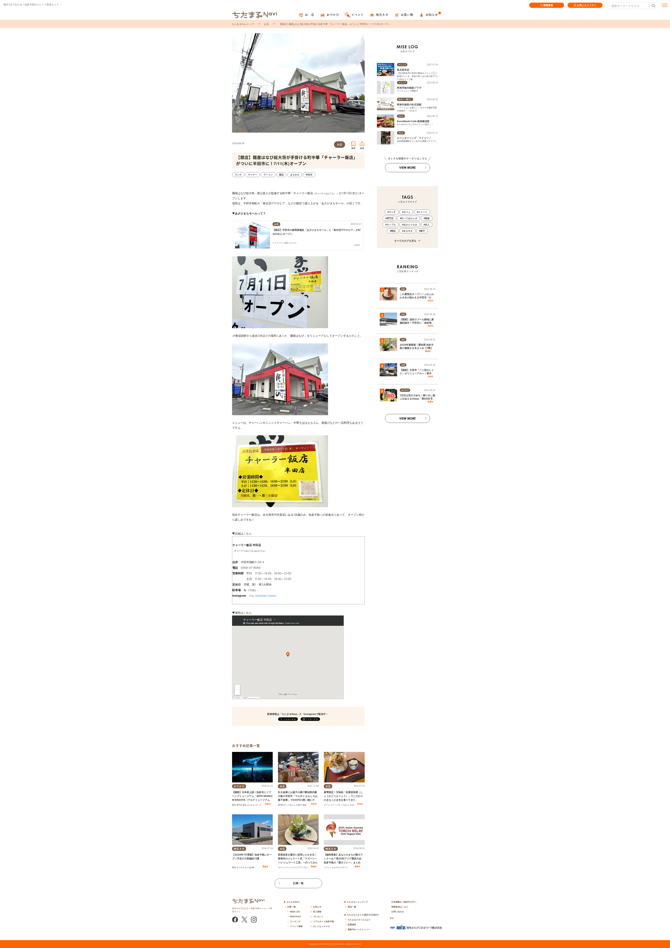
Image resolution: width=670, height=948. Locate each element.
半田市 (314, 804)
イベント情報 (296, 926)
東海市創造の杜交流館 (409, 104)
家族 (304, 805)
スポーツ (344, 867)
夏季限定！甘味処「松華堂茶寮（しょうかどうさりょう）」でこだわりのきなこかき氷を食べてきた (343, 796)
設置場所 (352, 924)
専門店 (239, 805)
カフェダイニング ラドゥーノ (414, 137)
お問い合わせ (397, 911)
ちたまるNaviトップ (243, 24)
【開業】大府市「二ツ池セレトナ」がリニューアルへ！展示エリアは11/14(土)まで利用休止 (417, 373)
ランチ (392, 212)
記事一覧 (298, 883)
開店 (234, 805)
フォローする (311, 719)
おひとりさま (410, 224)
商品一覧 (352, 906)
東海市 (265, 866)
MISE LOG (295, 911)
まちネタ (251, 805)
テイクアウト (298, 867)
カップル (259, 805)
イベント (328, 867)
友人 (427, 224)
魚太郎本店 (403, 69)
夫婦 (354, 805)
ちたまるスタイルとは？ (359, 919)
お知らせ (317, 906)
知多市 (268, 804)
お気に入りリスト (586, 5)
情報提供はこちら (399, 906)
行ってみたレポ (291, 805)
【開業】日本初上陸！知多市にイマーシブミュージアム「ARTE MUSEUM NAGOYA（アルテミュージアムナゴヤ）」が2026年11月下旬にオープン (252, 800)
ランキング (295, 921)
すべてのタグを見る (405, 240)
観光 (245, 805)
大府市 (430, 376)
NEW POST (295, 916)
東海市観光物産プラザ (409, 87)
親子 (300, 805)
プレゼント (318, 916)
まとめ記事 (249, 867)
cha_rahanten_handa (262, 595)
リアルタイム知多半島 (323, 921)
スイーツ (334, 805)
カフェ (327, 805)
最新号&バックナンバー (359, 929)
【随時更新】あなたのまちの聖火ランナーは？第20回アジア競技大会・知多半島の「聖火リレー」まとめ (344, 858)
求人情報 (317, 911)
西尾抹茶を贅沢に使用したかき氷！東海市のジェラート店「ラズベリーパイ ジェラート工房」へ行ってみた (298, 858)
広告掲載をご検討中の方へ (403, 902)
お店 (266, 24)
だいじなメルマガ (321, 926)
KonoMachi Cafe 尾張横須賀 (413, 121)
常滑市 (430, 402)
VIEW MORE (407, 167)
